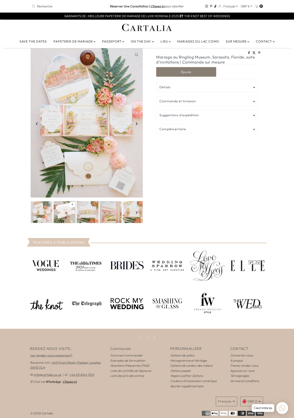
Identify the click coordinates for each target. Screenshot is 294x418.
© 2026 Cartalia (41, 413)
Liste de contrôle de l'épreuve (130, 371)
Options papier (180, 371)
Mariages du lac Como (198, 41)
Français (229, 6)
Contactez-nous (241, 355)
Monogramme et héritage (188, 360)
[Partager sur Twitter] (254, 53)
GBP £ (245, 6)
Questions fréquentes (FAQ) (129, 365)
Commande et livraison (177, 101)
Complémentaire (172, 129)
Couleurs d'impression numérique (193, 381)
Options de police (182, 355)
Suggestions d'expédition (179, 115)
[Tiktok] (215, 6)
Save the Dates (33, 41)
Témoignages (239, 376)
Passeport (112, 41)
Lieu (165, 41)
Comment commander (126, 355)
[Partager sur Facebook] (249, 53)
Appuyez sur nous (242, 371)
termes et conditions (244, 381)
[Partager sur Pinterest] (259, 53)
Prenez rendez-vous (244, 365)
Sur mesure (236, 41)
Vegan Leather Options (186, 376)
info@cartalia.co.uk (47, 375)
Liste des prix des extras (127, 376)
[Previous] (37, 123)
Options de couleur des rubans (191, 365)
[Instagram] (206, 6)
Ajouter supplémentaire (186, 386)
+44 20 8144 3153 (81, 375)
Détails (165, 87)
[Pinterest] (211, 6)
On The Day (141, 41)
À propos (236, 360)
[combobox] (68, 6)
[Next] (136, 123)
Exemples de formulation (127, 360)
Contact (264, 41)
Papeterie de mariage (73, 41)
